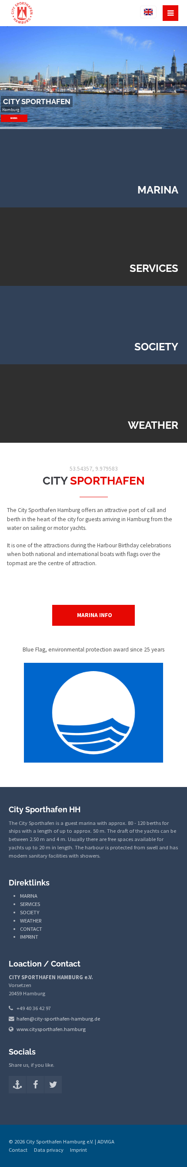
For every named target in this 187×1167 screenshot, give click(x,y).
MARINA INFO (94, 615)
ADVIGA (105, 1141)
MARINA (14, 118)
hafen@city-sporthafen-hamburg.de (58, 1018)
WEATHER (30, 920)
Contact (18, 1150)
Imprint (78, 1150)
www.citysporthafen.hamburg (51, 1029)
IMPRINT (29, 936)
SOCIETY (29, 912)
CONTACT (31, 929)
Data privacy (48, 1150)
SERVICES (30, 904)
